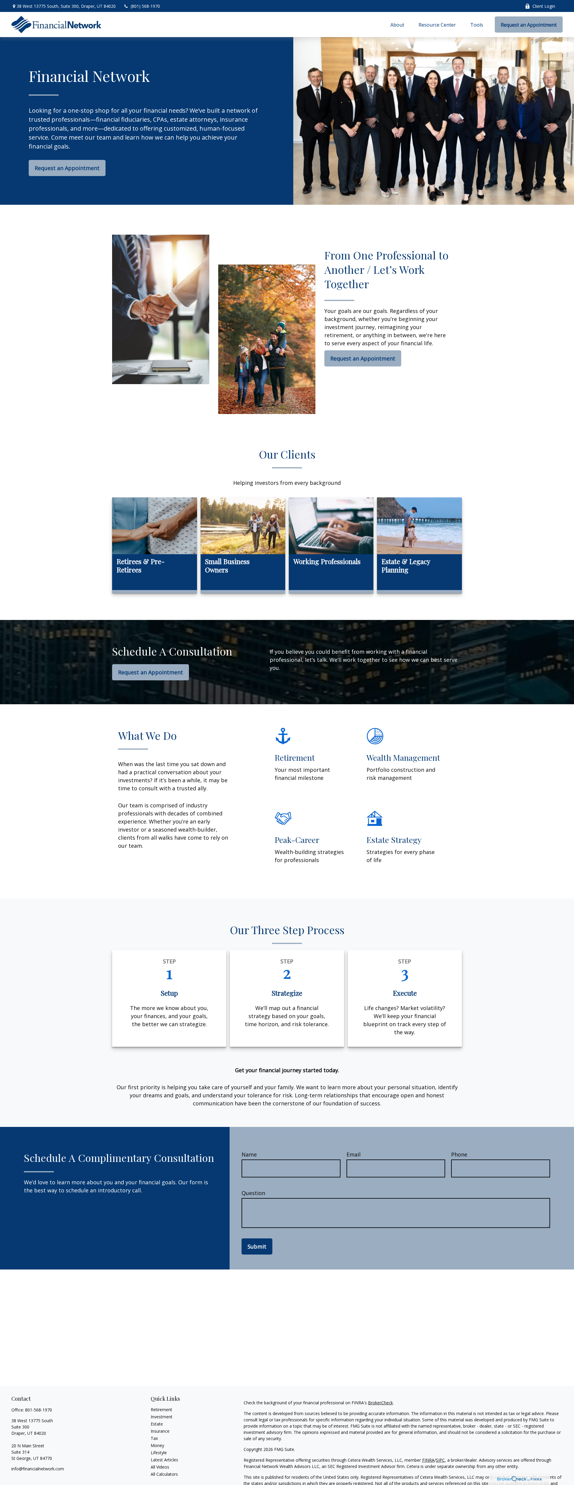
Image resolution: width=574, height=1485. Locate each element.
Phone (459, 1154)
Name (249, 1154)
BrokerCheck (380, 1402)
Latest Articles (164, 1460)
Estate (157, 1424)
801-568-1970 (38, 1410)
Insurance (160, 1431)
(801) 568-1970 (145, 6)
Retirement (161, 1409)
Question (253, 1193)
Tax (154, 1438)
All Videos (160, 1467)
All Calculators (164, 1474)
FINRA (428, 1460)
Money (157, 1445)
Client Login (543, 6)
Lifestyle (159, 1452)
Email (353, 1154)
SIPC (440, 1460)
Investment (161, 1417)
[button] (397, 24)
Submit (257, 1246)
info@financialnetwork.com (37, 1469)
